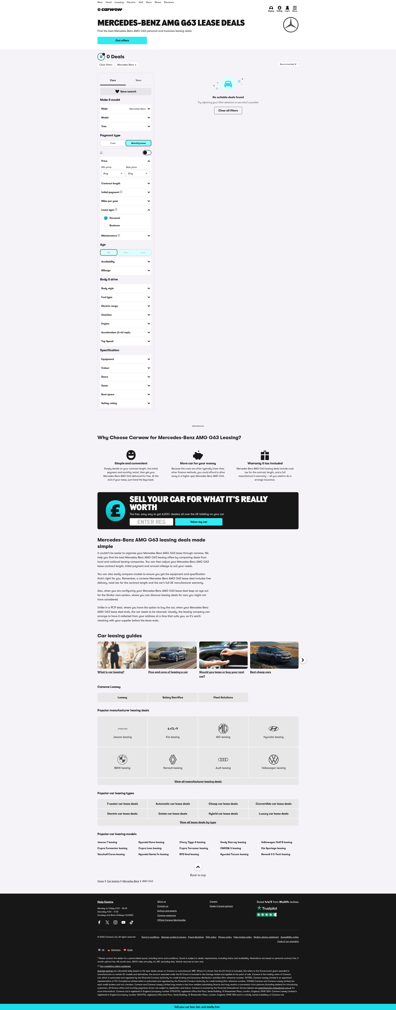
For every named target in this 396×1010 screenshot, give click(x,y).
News (158, 2)
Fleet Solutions (223, 697)
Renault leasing (172, 767)
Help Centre (105, 901)
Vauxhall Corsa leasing (111, 854)
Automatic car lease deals (173, 803)
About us (161, 901)
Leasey (122, 697)
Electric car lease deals (122, 813)
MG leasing (223, 737)
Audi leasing (223, 767)
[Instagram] (116, 923)
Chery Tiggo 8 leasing (192, 842)
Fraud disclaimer (196, 937)
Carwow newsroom (166, 915)
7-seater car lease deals (122, 803)
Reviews (169, 2)
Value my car (198, 521)
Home (100, 881)
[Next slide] (302, 660)
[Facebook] (99, 923)
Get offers (122, 40)
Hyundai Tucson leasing (234, 854)
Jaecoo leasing (122, 737)
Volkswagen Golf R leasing (276, 842)
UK (103, 950)
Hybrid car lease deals (223, 813)
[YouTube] (124, 923)
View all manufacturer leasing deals (198, 781)
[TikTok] (131, 923)
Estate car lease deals (173, 813)
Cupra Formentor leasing (112, 848)
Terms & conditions (150, 937)
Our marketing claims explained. (115, 966)
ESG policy (211, 937)
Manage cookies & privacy (173, 937)
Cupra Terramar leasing (193, 848)
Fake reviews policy (243, 937)
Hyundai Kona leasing (151, 842)
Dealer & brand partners (221, 906)
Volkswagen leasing (274, 767)
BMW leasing (122, 767)
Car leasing (113, 881)
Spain (130, 950)
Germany (116, 950)
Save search (128, 91)
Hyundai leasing (274, 737)
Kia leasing (173, 737)
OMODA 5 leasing (230, 848)
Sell (141, 2)
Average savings (105, 971)
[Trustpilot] (278, 910)
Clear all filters (228, 110)
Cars (113, 80)
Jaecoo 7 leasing (107, 842)
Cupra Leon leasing (149, 848)
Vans (149, 2)
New (100, 2)
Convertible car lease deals (274, 803)
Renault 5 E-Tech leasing (275, 854)
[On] (147, 152)
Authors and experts (167, 911)
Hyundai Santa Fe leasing (153, 854)
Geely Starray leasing (233, 842)
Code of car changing (288, 941)
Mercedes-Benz (131, 881)
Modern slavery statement (266, 937)
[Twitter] (107, 923)
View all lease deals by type (198, 822)
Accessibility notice (290, 937)
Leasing (119, 2)
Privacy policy (225, 937)
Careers (213, 901)
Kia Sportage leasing (273, 848)
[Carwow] (109, 10)
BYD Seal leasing (189, 854)
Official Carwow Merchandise (171, 920)
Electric (131, 2)
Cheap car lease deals (223, 803)
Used (109, 2)
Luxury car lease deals (273, 813)
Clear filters (105, 64)
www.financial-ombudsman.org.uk (274, 988)
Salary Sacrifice (172, 697)
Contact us (162, 906)
